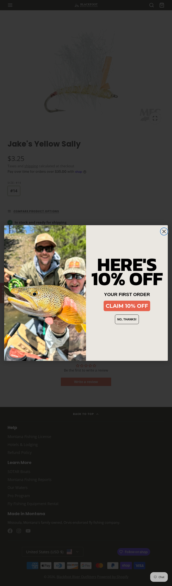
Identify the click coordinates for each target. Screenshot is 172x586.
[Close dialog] (164, 231)
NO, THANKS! (127, 319)
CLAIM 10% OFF (127, 306)
